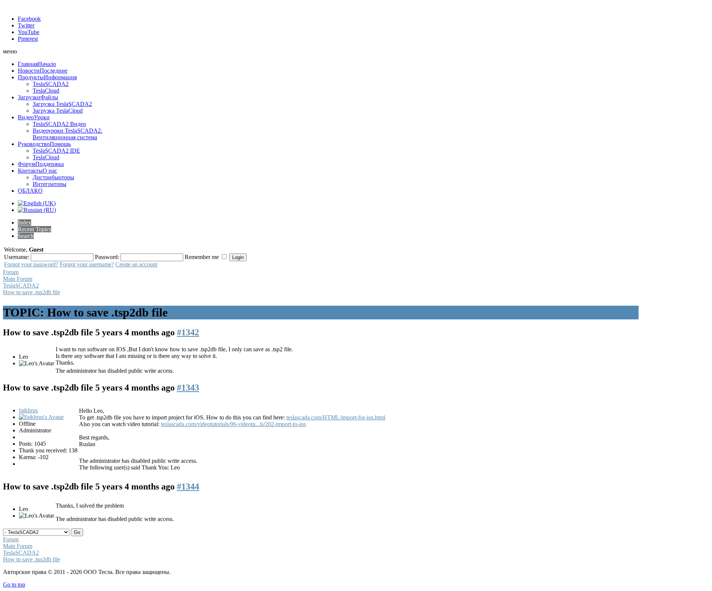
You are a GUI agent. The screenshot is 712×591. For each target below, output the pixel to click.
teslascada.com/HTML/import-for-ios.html (335, 417)
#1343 (188, 387)
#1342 (188, 332)
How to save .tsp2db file (31, 292)
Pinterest (28, 39)
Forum (11, 272)
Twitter (26, 25)
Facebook (29, 19)
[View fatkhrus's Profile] (41, 417)
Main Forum (17, 279)
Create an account (136, 264)
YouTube (28, 32)
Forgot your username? (87, 264)
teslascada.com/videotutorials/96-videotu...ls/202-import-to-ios (233, 424)
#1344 (188, 486)
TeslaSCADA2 (21, 285)
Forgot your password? (31, 264)
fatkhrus (28, 410)
